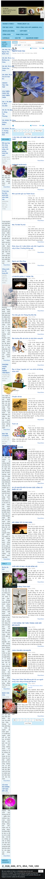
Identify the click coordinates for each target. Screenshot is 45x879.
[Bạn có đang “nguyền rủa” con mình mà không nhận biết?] (19, 380)
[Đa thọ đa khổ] (9, 580)
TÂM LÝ (4, 563)
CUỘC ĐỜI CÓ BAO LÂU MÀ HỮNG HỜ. (25, 566)
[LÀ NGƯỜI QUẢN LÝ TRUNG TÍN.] (19, 283)
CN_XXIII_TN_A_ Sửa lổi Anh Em (7, 77)
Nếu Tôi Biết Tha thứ (18, 224)
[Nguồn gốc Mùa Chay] (19, 268)
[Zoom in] (13, 48)
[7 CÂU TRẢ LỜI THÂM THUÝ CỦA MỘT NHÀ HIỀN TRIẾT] (19, 146)
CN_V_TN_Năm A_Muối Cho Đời (7, 104)
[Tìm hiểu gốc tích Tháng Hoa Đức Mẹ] (19, 322)
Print (13, 125)
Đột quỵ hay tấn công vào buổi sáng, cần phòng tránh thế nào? (6, 149)
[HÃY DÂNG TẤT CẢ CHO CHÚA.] (19, 529)
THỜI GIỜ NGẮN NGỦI (19, 164)
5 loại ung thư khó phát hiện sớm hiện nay (5, 195)
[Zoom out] (16, 48)
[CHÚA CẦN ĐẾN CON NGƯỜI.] (19, 659)
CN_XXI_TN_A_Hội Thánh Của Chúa (8, 68)
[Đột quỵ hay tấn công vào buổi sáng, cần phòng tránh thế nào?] (9, 169)
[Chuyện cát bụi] (19, 405)
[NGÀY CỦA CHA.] (9, 706)
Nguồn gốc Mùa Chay (19, 261)
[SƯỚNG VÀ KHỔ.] (19, 454)
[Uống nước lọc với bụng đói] (9, 295)
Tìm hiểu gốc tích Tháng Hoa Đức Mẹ (24, 315)
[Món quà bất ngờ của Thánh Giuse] (19, 206)
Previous (34, 48)
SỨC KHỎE (5, 139)
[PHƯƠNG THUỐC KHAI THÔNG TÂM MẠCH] (9, 388)
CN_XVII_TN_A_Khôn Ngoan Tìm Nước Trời (9, 52)
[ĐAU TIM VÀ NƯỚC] (9, 450)
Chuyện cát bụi (17, 396)
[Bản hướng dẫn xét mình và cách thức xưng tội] (19, 346)
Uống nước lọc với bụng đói (5, 271)
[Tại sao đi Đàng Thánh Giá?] (19, 601)
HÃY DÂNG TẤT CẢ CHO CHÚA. (22, 522)
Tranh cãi (15, 424)
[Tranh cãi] (19, 432)
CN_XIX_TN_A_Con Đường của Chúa (8, 60)
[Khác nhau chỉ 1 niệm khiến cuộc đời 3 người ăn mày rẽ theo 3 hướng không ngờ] (19, 254)
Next (40, 48)
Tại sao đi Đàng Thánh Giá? (21, 586)
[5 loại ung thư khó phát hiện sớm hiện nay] (9, 215)
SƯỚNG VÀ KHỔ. (17, 447)
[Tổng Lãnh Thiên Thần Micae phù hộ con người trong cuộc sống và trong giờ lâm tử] (19, 693)
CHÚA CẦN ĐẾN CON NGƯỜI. (21, 650)
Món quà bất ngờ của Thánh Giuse (23, 193)
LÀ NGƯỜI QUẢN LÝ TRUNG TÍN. (23, 276)
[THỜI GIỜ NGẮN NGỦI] (19, 172)
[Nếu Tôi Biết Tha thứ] (19, 231)
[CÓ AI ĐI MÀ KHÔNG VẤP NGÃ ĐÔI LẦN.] (9, 802)
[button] (9, 31)
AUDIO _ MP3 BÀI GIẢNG (4, 44)
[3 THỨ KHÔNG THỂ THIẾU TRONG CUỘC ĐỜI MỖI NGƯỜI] (19, 632)
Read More (7, 187)
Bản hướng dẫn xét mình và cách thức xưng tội (27, 338)
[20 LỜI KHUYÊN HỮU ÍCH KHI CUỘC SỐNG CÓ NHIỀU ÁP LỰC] (19, 496)
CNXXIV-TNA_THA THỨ (5, 85)
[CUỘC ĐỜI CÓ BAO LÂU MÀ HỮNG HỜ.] (19, 575)
